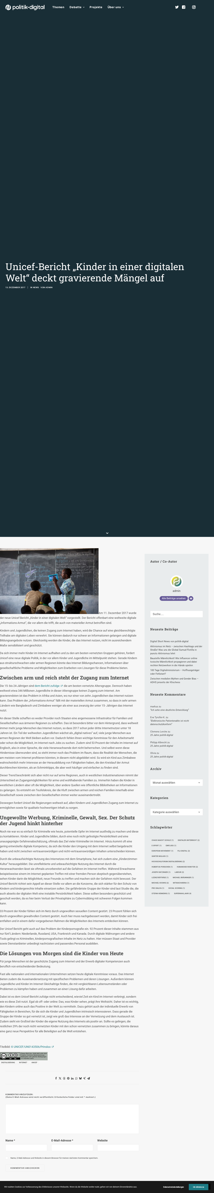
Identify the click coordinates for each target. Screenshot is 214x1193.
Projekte (96, 7)
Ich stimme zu (198, 1187)
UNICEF (34, 1063)
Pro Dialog (158, 888)
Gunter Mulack (160, 856)
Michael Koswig (160, 883)
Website (102, 1140)
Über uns (114, 7)
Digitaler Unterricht (189, 840)
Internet (23, 1063)
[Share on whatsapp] (76, 1078)
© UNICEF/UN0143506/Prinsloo (31, 1046)
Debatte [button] (75, 7)
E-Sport (157, 846)
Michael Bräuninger (183, 878)
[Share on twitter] (60, 1078)
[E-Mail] (191, 598)
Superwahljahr (182, 894)
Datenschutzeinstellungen (173, 1187)
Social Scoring (176, 888)
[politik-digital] (24, 7)
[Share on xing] (84, 1078)
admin (49, 287)
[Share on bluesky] (80, 1078)
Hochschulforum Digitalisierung (168, 862)
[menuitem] (58, 7)
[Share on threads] (64, 1078)
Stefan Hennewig (161, 894)
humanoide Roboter (187, 867)
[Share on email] (88, 1078)
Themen (58, 7)
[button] (207, 7)
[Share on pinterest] (68, 1078)
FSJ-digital (183, 851)
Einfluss (171, 846)
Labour (179, 872)
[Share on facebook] (56, 1078)
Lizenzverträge (160, 878)
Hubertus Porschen (162, 867)
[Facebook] (185, 7)
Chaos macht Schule (163, 840)
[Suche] (176, 614)
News (36, 287)
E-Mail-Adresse (62, 1140)
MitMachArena (181, 883)
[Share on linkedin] (72, 1078)
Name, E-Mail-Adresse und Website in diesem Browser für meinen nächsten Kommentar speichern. (54, 1158)
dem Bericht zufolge (47, 685)
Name (10, 1140)
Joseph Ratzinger (161, 872)
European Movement (162, 851)
